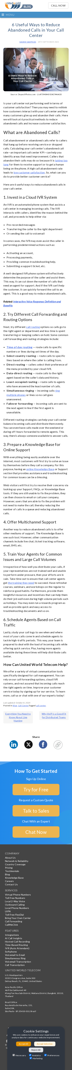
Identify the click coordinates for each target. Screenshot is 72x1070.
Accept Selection (45, 1044)
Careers (9, 881)
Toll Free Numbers (15, 898)
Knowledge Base (14, 877)
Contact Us (11, 884)
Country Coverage (15, 864)
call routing (33, 326)
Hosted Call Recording (17, 941)
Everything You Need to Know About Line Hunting (18, 717)
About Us (10, 857)
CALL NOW (58, 5)
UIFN (8, 911)
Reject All (36, 1050)
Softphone (11, 951)
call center (41, 705)
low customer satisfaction (29, 172)
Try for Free (36, 789)
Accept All (23, 1044)
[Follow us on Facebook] (7, 1042)
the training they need (21, 582)
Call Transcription (15, 965)
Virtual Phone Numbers (18, 894)
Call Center (23, 705)
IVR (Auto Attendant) (17, 948)
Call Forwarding (13, 921)
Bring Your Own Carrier (18, 918)
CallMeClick (11, 924)
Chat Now (36, 832)
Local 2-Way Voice (15, 901)
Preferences (53, 1055)
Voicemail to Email (15, 955)
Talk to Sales (36, 811)
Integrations (12, 934)
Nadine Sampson (27, 42)
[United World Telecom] (19, 4)
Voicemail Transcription (18, 961)
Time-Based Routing (16, 944)
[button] (36, 15)
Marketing (38, 1058)
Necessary (21, 1055)
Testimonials (12, 871)
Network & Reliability (16, 861)
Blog (15, 705)
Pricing (9, 867)
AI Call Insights (13, 938)
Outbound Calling (15, 904)
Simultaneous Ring (15, 958)
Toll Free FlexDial (14, 914)
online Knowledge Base (40, 469)
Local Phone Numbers (17, 908)
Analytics (36, 1055)
